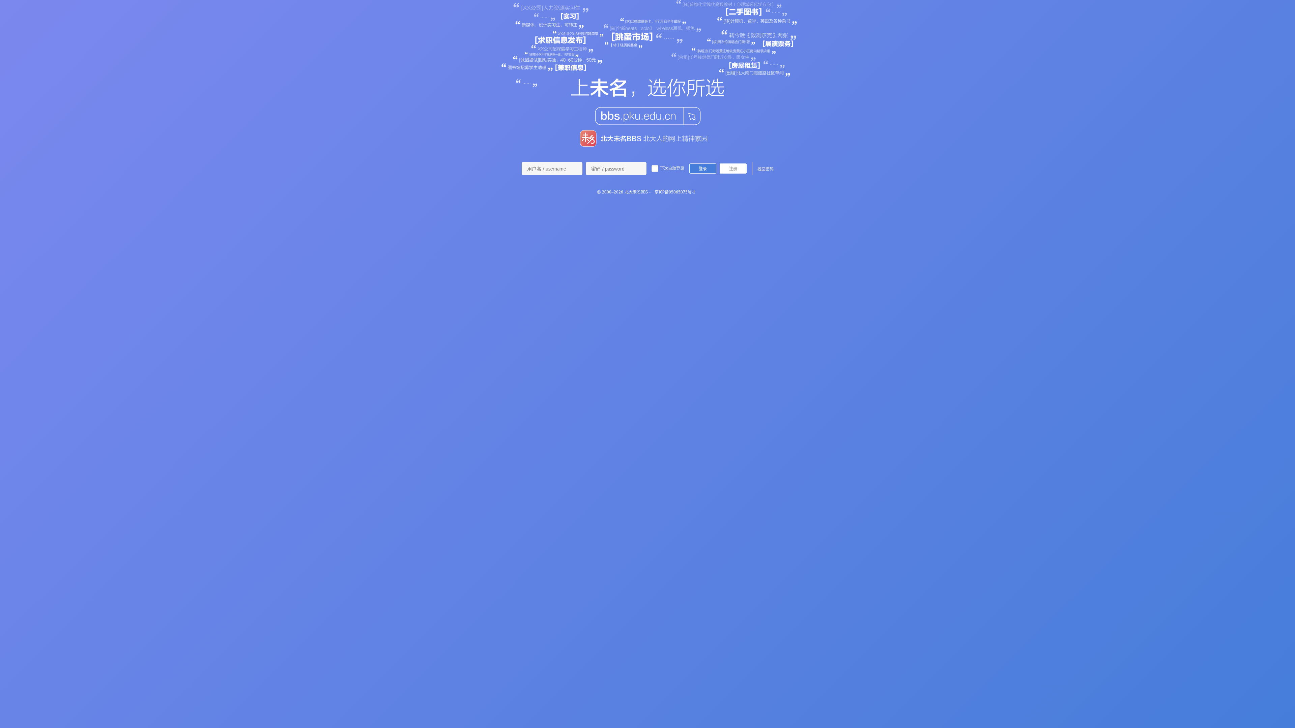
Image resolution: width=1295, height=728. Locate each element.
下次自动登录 (672, 168)
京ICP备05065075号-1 (675, 191)
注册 (733, 168)
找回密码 (765, 169)
